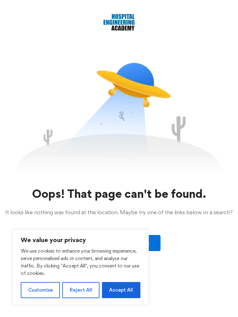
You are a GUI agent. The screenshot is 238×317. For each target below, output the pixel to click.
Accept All (121, 290)
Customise (40, 290)
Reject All (81, 290)
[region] (80, 267)
